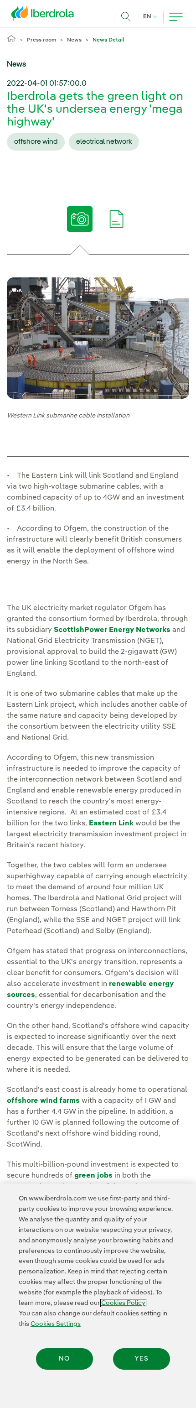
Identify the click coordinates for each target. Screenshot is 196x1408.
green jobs (93, 1175)
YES (141, 1359)
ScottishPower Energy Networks (112, 630)
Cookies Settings (56, 1324)
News (74, 40)
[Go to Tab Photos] (79, 222)
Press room (41, 40)
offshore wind (35, 142)
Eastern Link (111, 823)
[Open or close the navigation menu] (176, 17)
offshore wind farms (43, 1101)
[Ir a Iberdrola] (45, 15)
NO (64, 1359)
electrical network (104, 142)
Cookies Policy (123, 1303)
